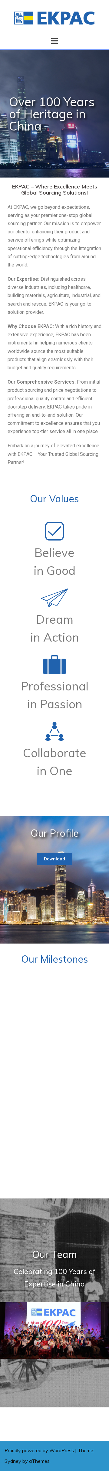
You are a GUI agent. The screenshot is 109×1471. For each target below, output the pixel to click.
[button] (54, 859)
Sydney (13, 1461)
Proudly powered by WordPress (39, 1450)
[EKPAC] (54, 18)
